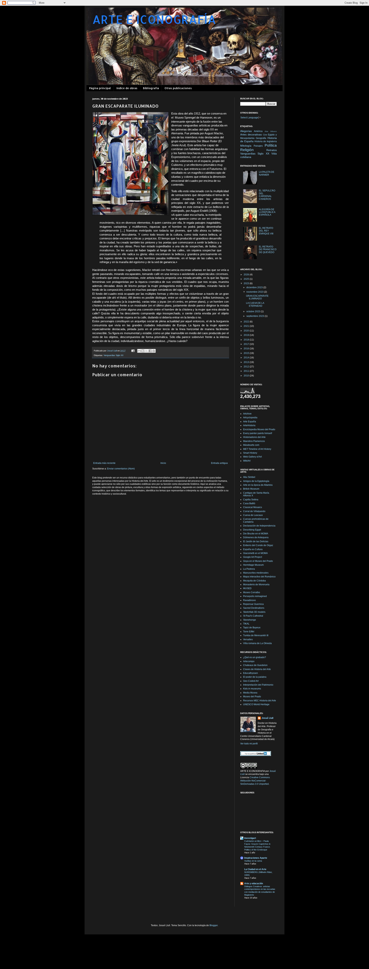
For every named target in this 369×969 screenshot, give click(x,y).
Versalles (248, 639)
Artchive (247, 413)
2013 (247, 362)
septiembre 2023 (255, 316)
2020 (247, 330)
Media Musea (250, 692)
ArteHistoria (249, 425)
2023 (247, 283)
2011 (247, 371)
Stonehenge (249, 620)
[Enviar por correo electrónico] (139, 351)
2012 (247, 366)
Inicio (163, 463)
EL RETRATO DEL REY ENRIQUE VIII (266, 231)
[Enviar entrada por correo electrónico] (132, 351)
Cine (265, 135)
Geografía (261, 138)
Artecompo (248, 661)
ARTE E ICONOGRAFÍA (154, 19)
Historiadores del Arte (254, 437)
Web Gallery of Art (252, 456)
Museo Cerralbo (251, 592)
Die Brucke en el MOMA (255, 533)
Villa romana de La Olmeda (257, 643)
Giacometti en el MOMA (255, 553)
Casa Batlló (249, 503)
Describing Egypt (252, 529)
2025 (247, 279)
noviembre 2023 (255, 292)
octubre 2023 (253, 311)
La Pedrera (249, 569)
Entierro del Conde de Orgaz (258, 545)
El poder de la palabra (254, 677)
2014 (247, 357)
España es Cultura (253, 549)
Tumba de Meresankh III (255, 635)
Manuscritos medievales (255, 572)
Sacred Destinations (253, 608)
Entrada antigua (219, 463)
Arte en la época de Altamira (258, 485)
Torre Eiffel (248, 631)
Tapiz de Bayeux (251, 627)
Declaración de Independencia (259, 525)
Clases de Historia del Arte (257, 669)
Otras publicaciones (178, 88)
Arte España (249, 421)
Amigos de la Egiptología (256, 481)
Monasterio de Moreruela (256, 584)
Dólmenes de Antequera (255, 537)
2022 (247, 321)
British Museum (251, 488)
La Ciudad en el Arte (255, 869)
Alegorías (246, 131)
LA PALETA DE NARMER (266, 173)
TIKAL (246, 623)
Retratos (271, 150)
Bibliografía (151, 88)
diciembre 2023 (254, 287)
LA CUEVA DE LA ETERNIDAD (255, 304)
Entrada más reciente (104, 463)
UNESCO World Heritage (256, 704)
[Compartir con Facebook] (150, 351)
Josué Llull (267, 718)
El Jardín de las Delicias (255, 541)
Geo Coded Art (250, 681)
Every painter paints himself (257, 433)
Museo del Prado (252, 696)
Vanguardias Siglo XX (113, 355)
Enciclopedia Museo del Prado (259, 429)
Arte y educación (253, 883)
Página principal (100, 88)
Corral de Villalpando (254, 511)
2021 (247, 326)
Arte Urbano (271, 131)
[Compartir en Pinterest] (154, 351)
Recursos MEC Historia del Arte (259, 700)
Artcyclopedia (250, 417)
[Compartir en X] (146, 351)
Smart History (250, 453)
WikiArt (246, 460)
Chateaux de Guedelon (255, 665)
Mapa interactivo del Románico (259, 576)
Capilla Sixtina (250, 499)
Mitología (245, 145)
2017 (247, 344)
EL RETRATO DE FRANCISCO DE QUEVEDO (267, 249)
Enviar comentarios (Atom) (121, 468)
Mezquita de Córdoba (254, 580)
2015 (247, 353)
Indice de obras (126, 88)
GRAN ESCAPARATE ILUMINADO (257, 297)
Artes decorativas (251, 134)
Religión (247, 150)
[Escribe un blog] (143, 351)
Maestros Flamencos (254, 441)
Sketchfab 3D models (254, 612)
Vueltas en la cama (253, 861)
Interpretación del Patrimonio (258, 684)
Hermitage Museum (253, 565)
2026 (247, 274)
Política (271, 145)
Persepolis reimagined (255, 596)
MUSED (247, 588)
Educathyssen (250, 673)
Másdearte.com (251, 445)
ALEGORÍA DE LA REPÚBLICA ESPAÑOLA (267, 212)
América (258, 131)
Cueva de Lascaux (253, 515)
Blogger (213, 925)
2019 (247, 335)
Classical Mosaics (252, 507)
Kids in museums (252, 688)
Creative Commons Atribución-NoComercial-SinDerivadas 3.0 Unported (255, 780)
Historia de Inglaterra (265, 141)
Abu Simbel (249, 477)
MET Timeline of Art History (257, 449)
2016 (247, 348)
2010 (247, 375)
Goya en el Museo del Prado (258, 561)
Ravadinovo (249, 600)
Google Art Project (252, 557)
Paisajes (258, 145)
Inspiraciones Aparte (255, 858)
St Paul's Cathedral (253, 615)
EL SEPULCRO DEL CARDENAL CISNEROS (267, 194)
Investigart (250, 838)
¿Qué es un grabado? (254, 657)
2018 (247, 339)
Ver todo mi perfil (249, 743)
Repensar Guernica (253, 604)
